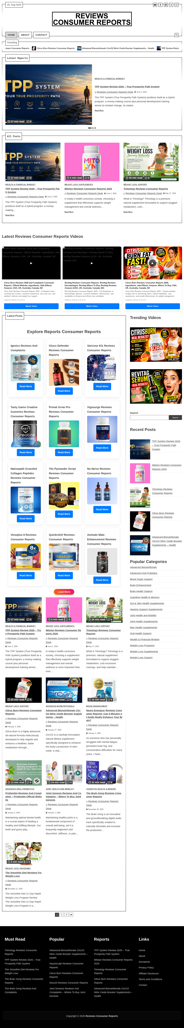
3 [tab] (95, 128)
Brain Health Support (141, 591)
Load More (64, 591)
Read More (99, 111)
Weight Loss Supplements (79, 185)
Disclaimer (144, 961)
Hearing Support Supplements (146, 609)
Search (134, 413)
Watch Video (31, 306)
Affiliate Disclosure (149, 973)
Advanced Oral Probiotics (19, 789)
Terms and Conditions (150, 979)
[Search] (177, 35)
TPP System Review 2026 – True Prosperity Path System (115, 48)
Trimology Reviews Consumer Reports (146, 188)
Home (11, 35)
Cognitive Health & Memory (101, 789)
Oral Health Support (140, 633)
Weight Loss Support (135, 185)
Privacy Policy (146, 967)
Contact (41, 35)
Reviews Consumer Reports (102, 1016)
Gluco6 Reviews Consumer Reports (68, 982)
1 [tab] (89, 128)
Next (71, 915)
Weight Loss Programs (18, 869)
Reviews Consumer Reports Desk (115, 92)
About (25, 35)
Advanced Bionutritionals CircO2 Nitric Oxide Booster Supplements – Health (46, 48)
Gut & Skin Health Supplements (147, 603)
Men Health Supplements (143, 627)
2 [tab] (93, 128)
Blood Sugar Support (141, 579)
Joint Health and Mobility (60, 789)
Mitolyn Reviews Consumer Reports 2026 (88, 188)
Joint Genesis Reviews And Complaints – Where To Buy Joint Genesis (63, 796)
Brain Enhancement (96, 706)
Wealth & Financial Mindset (110, 79)
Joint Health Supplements (144, 621)
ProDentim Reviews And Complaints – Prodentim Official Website (23, 796)
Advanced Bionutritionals (60, 706)
